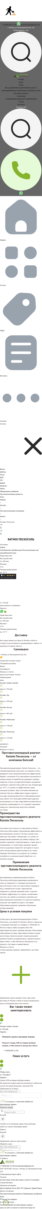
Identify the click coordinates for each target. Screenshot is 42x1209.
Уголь (2, 497)
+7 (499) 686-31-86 (9, 25)
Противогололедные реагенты (11, 494)
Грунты (2, 469)
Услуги (21, 85)
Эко (7, 550)
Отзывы (27, 99)
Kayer (8, 553)
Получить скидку (6, 1107)
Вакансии (33, 99)
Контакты (21, 104)
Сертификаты (19, 99)
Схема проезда (5, 1174)
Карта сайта (16, 1174)
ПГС (1, 480)
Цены (21, 82)
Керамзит (3, 486)
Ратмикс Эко (4, 695)
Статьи (21, 101)
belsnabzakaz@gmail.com (30, 25)
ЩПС (2, 477)
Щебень (3, 472)
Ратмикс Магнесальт (7, 719)
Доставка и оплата (21, 93)
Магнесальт (18, 550)
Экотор (11, 550)
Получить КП (21, 107)
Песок (2, 475)
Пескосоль (26, 550)
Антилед (13, 553)
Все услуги (9, 88)
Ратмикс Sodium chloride (9, 683)
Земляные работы (19, 88)
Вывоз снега (35, 90)
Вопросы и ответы (7, 672)
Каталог (21, 79)
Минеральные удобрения (9, 491)
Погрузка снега (25, 90)
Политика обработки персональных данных (16, 1205)
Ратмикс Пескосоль (7, 732)
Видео (2, 666)
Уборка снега (15, 90)
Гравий (2, 483)
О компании (21, 96)
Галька (2, 488)
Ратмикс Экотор (6, 707)
